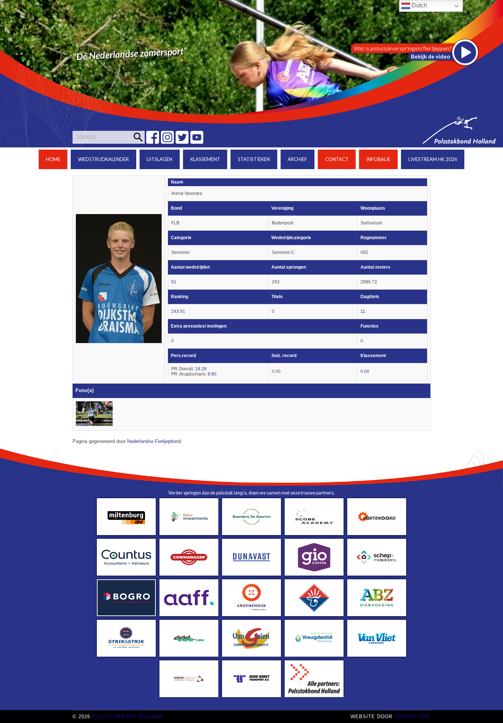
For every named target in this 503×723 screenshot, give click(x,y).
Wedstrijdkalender (103, 159)
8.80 (212, 374)
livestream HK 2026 (432, 159)
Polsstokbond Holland (127, 716)
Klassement (205, 159)
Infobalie (378, 159)
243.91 (178, 311)
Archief (297, 159)
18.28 (201, 368)
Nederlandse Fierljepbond (154, 441)
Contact (337, 159)
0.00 (364, 371)
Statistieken (254, 159)
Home (53, 159)
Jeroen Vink (412, 716)
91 (173, 281)
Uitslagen (159, 159)
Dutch (418, 5)
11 (362, 311)
